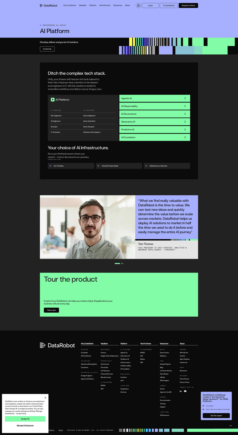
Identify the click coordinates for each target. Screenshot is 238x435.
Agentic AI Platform (87, 379)
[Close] (45, 397)
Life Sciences (105, 371)
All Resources (164, 415)
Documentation (165, 400)
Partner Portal (184, 382)
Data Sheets (164, 374)
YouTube (186, 391)
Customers (84, 367)
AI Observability (129, 106)
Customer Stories (166, 371)
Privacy (51, 430)
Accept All (25, 419)
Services (123, 392)
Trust (61, 430)
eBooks (162, 377)
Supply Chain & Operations (110, 356)
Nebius (142, 359)
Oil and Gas (104, 367)
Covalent (123, 377)
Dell (141, 356)
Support (162, 407)
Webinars (163, 356)
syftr (122, 380)
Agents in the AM (165, 392)
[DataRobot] (48, 5)
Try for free (47, 49)
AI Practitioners (86, 356)
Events (162, 389)
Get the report (216, 415)
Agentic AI (126, 98)
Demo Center (164, 353)
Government (105, 364)
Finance (103, 353)
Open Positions (185, 359)
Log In (150, 5)
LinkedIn (182, 391)
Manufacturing (106, 377)
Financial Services (107, 374)
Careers (182, 356)
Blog (161, 367)
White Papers (164, 380)
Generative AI (128, 121)
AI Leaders (84, 353)
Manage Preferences (25, 425)
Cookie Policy (21, 413)
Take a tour (51, 310)
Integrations (124, 389)
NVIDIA (103, 385)
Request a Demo (188, 5)
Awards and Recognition (89, 364)
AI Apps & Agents (86, 376)
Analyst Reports (165, 364)
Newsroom (183, 371)
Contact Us (183, 362)
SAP (102, 389)
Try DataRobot (169, 5)
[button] (70, 5)
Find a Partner (184, 379)
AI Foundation (128, 137)
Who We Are (184, 353)
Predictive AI (127, 129)
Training (162, 404)
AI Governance (128, 113)
